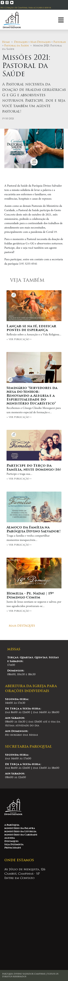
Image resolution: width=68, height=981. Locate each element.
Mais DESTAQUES (22, 626)
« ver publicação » (34, 333)
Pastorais (59, 42)
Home (6, 42)
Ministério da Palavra (19, 828)
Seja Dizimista (13, 845)
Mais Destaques (40, 42)
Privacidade (12, 848)
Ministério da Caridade (20, 835)
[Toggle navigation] (61, 19)
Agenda (9, 838)
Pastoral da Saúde (16, 46)
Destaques (21, 42)
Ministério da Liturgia (20, 832)
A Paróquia (11, 825)
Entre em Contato (19, 878)
